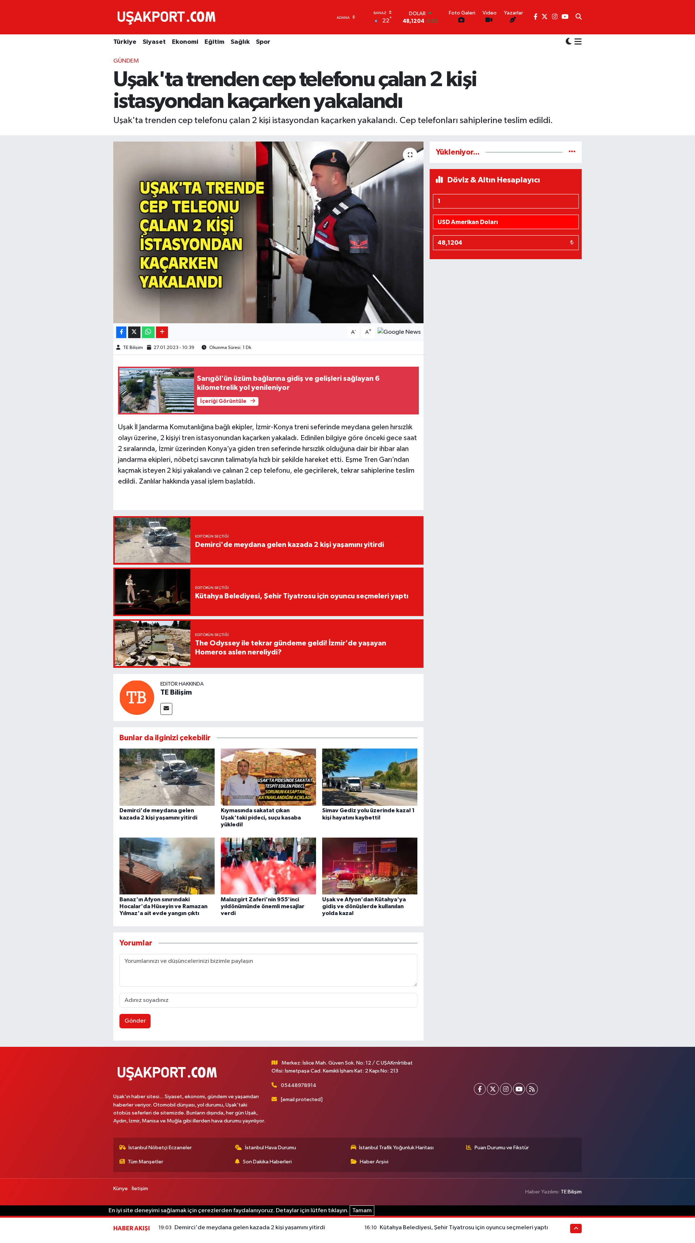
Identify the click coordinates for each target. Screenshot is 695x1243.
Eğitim (214, 42)
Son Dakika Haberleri (267, 1161)
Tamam (362, 1211)
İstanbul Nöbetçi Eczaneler (160, 1147)
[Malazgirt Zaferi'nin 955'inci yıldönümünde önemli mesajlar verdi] (268, 866)
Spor (263, 42)
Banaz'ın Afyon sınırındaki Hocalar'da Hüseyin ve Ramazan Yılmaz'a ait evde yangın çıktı (163, 906)
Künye (120, 1188)
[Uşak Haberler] (168, 17)
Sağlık (240, 42)
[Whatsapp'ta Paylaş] (148, 332)
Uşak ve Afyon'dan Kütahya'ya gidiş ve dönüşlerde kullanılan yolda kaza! (364, 906)
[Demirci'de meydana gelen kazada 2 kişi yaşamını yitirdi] (167, 777)
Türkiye (124, 42)
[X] (493, 1089)
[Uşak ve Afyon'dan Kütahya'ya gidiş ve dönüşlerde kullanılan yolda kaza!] (369, 866)
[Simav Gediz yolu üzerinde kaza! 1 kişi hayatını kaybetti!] (369, 777)
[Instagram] (506, 1089)
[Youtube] (519, 1089)
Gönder (135, 1021)
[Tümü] (572, 152)
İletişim (140, 1188)
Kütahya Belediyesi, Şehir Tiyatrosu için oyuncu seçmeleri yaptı (464, 1228)
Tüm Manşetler (145, 1161)
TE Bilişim (133, 347)
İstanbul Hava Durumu (270, 1147)
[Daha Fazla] (162, 332)
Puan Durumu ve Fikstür (502, 1147)
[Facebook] (480, 1089)
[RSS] (532, 1089)
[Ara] (579, 17)
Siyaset (154, 42)
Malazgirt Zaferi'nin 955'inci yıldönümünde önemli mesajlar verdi (262, 906)
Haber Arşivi (374, 1161)
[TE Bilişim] (136, 697)
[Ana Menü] (577, 42)
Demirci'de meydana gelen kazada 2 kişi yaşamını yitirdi (249, 1228)
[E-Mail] (166, 709)
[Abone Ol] (399, 332)
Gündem (126, 61)
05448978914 (298, 1085)
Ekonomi (185, 42)
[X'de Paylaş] (134, 332)
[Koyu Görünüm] (569, 42)
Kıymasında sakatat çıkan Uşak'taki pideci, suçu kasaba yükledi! (261, 817)
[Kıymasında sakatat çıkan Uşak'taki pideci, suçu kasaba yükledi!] (268, 777)
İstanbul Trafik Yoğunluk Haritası (396, 1147)
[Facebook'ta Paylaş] (121, 332)
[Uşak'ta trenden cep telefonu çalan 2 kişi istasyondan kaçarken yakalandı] (268, 232)
